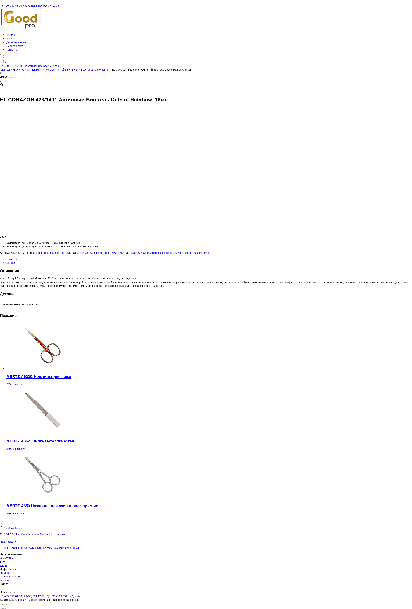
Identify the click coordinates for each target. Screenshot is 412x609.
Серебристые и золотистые (159, 253)
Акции (3, 565)
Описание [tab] (12, 259)
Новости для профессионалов (41, 5)
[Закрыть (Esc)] (11, 604)
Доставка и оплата (17, 42)
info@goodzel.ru (75, 596)
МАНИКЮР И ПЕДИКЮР (127, 253)
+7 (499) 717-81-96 (11, 596)
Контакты (12, 49)
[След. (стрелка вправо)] (4, 608)
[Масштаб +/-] (1, 604)
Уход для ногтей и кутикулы (193, 253)
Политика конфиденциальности (100, 600)
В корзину (19, 384)
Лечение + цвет (101, 253)
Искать (4, 77)
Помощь (5, 573)
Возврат (5, 580)
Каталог (11, 35)
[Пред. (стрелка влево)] (1, 608)
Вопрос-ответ (14, 46)
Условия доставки (10, 576)
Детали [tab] (10, 263)
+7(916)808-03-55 (55, 596)
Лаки (88, 253)
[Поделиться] (7, 604)
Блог (9, 38)
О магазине (7, 558)
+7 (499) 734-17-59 (11, 66)
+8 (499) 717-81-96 (11, 5)
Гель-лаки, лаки (75, 253)
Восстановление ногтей (50, 253)
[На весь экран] (4, 604)
